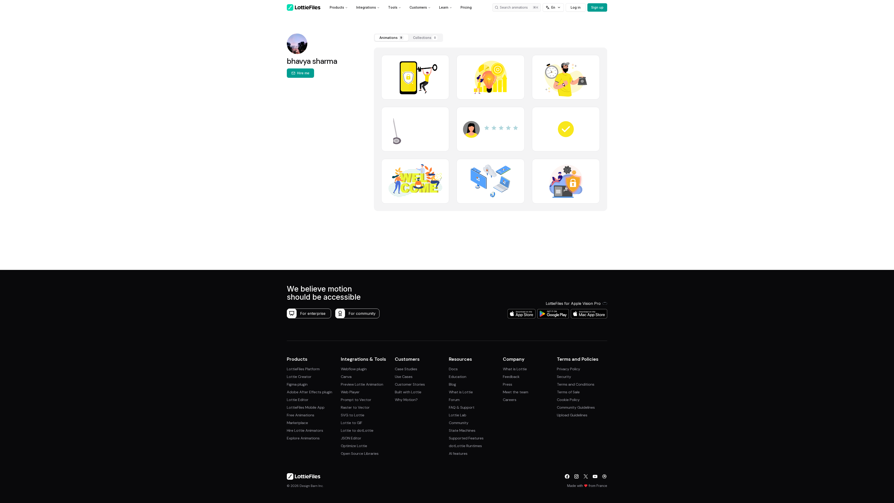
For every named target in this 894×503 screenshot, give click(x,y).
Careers (509, 399)
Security (564, 376)
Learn (443, 7)
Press (507, 384)
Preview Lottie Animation (362, 384)
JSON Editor (351, 438)
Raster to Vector (355, 407)
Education (457, 376)
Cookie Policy (568, 399)
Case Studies (406, 369)
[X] (586, 476)
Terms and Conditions (575, 384)
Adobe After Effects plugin (309, 392)
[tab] (391, 37)
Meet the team (515, 392)
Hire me (303, 73)
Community (458, 422)
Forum (454, 399)
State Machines (462, 430)
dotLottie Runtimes (465, 445)
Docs (453, 369)
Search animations (514, 7)
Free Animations (300, 415)
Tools (392, 7)
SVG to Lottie (352, 415)
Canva (346, 376)
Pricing (466, 7)
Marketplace (297, 422)
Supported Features (466, 438)
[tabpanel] (490, 129)
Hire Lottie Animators (305, 430)
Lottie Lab (457, 415)
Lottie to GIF (351, 422)
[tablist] (408, 38)
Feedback (511, 376)
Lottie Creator (299, 376)
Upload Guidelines (572, 415)
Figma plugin (297, 384)
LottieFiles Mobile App (306, 407)
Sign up (597, 7)
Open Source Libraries (360, 453)
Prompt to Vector (356, 399)
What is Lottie (461, 392)
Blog (452, 384)
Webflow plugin (354, 369)
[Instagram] (576, 476)
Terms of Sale (568, 392)
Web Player (350, 392)
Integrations (366, 7)
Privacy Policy (568, 369)
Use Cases (404, 376)
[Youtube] (595, 476)
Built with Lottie (408, 392)
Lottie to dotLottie (357, 430)
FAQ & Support (461, 407)
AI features (458, 453)
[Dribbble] (604, 476)
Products (337, 7)
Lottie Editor (297, 399)
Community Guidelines (576, 407)
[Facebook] (567, 476)
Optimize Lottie (354, 445)
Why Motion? (406, 399)
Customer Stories (410, 384)
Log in (576, 7)
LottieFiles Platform (303, 369)
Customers (418, 7)
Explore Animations (303, 438)
